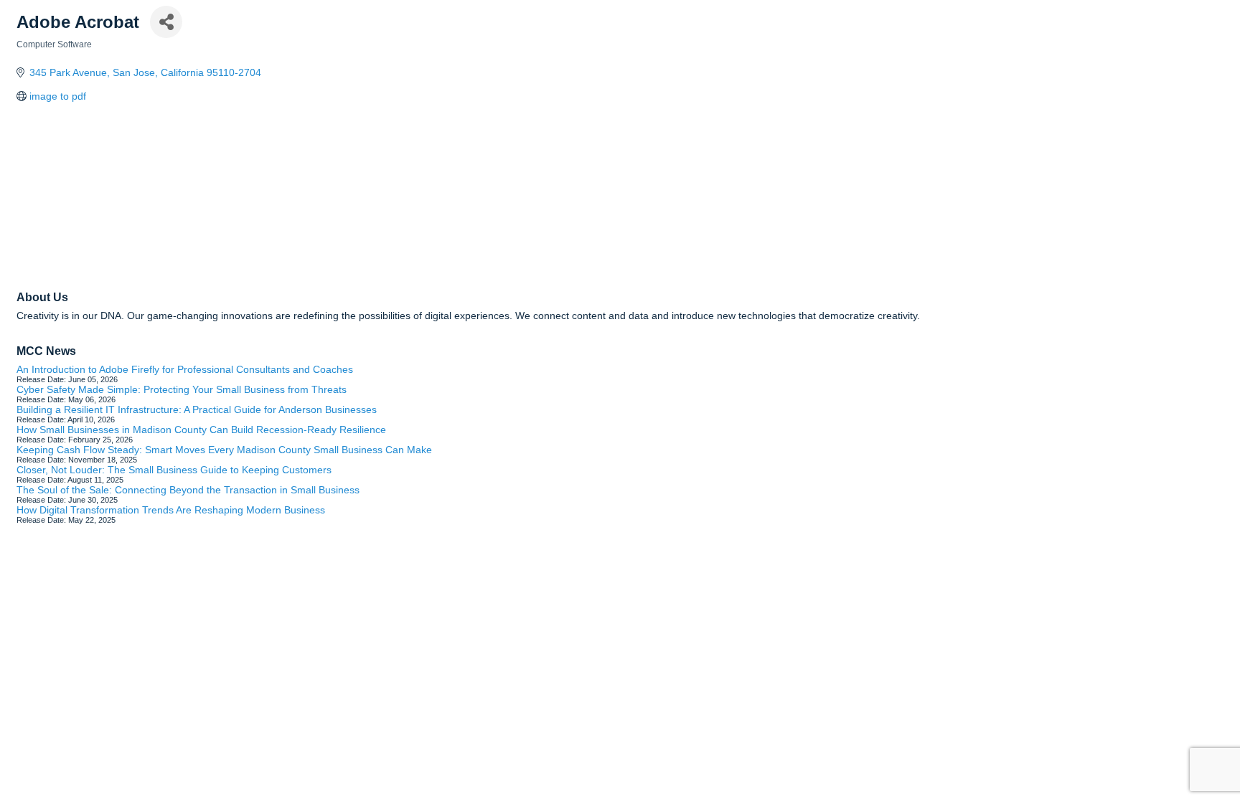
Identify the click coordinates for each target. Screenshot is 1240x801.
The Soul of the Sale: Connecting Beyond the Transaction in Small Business (188, 490)
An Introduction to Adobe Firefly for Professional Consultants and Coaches (185, 369)
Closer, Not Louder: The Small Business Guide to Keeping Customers (174, 469)
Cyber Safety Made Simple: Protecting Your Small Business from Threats (182, 389)
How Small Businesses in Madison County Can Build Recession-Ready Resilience (201, 429)
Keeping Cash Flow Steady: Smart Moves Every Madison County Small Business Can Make (224, 449)
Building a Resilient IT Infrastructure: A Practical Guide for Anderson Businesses (197, 409)
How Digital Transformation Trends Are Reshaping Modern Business (171, 510)
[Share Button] (166, 22)
